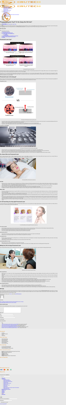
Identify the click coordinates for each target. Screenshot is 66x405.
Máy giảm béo (6, 9)
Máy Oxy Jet (6, 11)
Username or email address (4, 398)
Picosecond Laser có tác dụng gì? (8, 32)
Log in (7, 402)
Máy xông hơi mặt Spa (7, 7)
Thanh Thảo (14, 24)
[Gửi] (2, 12)
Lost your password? (3, 403)
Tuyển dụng (3, 335)
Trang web (1, 317)
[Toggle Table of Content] (0, 30)
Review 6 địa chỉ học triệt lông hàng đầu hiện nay (10, 327)
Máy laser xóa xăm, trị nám (8, 8)
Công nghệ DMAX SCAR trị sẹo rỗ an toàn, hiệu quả (8, 302)
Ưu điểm (6, 34)
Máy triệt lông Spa (6, 6)
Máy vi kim (5, 12)
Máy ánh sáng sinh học (7, 10)
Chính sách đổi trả (4, 342)
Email (1, 315)
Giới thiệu (3, 18)
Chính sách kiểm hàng (5, 343)
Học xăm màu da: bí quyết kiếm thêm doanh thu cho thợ (11, 326)
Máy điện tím (6, 13)
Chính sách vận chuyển (5, 341)
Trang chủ (3, 5)
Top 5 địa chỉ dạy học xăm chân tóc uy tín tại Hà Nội (10, 324)
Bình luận (2, 312)
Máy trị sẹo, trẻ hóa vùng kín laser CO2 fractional (11, 14)
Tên (0, 314)
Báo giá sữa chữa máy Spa (6, 16)
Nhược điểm (6, 35)
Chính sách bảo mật (4, 340)
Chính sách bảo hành (5, 339)
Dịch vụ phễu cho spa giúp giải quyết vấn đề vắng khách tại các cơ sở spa (12, 301)
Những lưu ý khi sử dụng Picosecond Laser (9, 36)
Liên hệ (3, 19)
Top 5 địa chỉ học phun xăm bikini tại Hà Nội (9, 325)
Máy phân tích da (6, 15)
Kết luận (4, 37)
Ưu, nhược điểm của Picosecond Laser (8, 33)
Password (2, 400)
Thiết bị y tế (3, 17)
